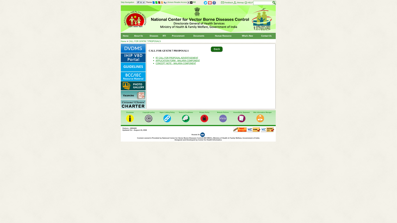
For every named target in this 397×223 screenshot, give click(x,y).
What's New (247, 36)
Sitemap (240, 3)
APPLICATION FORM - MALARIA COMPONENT (178, 60)
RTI (164, 36)
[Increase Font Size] (138, 2)
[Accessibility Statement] (241, 121)
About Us (138, 36)
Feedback (229, 3)
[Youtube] (210, 2)
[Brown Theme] (159, 2)
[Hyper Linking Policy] (167, 121)
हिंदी (194, 2)
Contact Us (266, 36)
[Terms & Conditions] (186, 121)
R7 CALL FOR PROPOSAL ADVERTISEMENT (177, 58)
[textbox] (262, 3)
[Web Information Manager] (260, 121)
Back (217, 49)
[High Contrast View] (191, 2)
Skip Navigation (127, 2)
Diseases (154, 36)
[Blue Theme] (153, 2)
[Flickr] (214, 2)
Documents (198, 36)
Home (125, 36)
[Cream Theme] (162, 2)
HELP (250, 3)
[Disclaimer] (130, 121)
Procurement (178, 36)
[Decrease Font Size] (144, 2)
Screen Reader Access (177, 2)
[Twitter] (205, 2)
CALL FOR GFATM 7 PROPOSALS (145, 41)
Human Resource (223, 36)
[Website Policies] (223, 121)
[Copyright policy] (148, 121)
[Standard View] (188, 2)
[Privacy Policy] (204, 121)
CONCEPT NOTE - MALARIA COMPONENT (176, 63)
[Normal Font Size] (141, 2)
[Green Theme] (156, 2)
